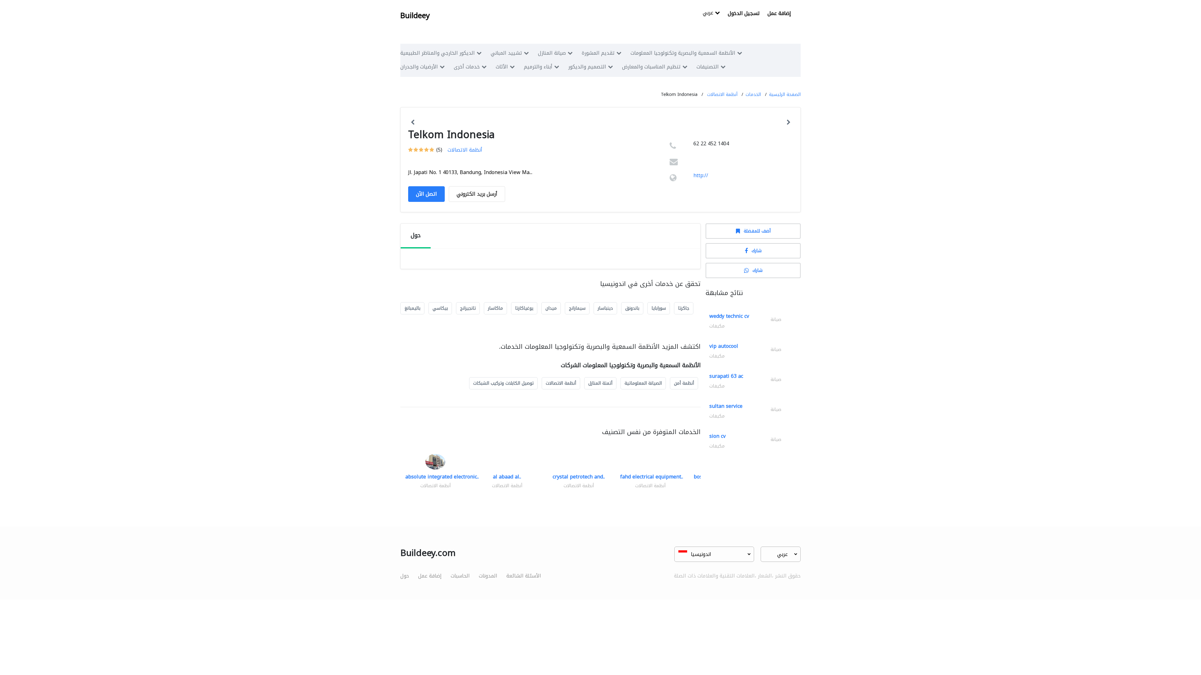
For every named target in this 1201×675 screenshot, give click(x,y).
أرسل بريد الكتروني (477, 194)
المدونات (488, 576)
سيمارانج (577, 308)
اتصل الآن (426, 194)
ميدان (551, 308)
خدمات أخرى (467, 67)
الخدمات (753, 94)
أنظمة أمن (684, 383)
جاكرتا (683, 308)
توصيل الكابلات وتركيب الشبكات (503, 383)
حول (404, 576)
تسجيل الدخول (744, 13)
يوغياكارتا (524, 308)
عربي (709, 13)
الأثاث (502, 67)
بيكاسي (440, 308)
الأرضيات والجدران (419, 67)
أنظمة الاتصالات (722, 94)
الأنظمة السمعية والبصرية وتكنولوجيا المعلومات (683, 53)
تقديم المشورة (598, 53)
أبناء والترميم (538, 67)
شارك (757, 251)
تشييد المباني (506, 53)
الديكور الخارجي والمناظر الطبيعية (437, 53)
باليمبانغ (412, 308)
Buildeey (415, 15)
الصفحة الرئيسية (785, 94)
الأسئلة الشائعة (523, 576)
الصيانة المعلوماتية (643, 383)
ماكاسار (495, 308)
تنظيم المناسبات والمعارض (651, 67)
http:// (700, 175)
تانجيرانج (468, 308)
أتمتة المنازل (600, 383)
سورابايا (658, 308)
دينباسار (605, 308)
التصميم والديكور (587, 67)
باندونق (632, 308)
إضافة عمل (779, 13)
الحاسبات (460, 576)
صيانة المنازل (552, 53)
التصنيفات (708, 67)
